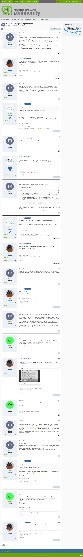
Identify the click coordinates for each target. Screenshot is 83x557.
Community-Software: (41, 555)
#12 (59, 312)
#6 (59, 156)
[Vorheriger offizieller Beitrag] (56, 131)
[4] (21, 198)
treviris (8, 25)
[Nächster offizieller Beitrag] (59, 78)
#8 (59, 218)
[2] (21, 194)
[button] (60, 1)
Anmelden (68, 1)
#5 (59, 136)
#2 (59, 58)
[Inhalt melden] (59, 53)
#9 (59, 243)
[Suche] (80, 1)
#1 (59, 32)
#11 (59, 289)
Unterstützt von (68, 24)
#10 (59, 268)
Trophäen (5, 73)
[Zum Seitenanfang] (81, 555)
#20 (59, 522)
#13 (59, 336)
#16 (59, 420)
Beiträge (5, 46)
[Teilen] (60, 29)
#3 (59, 83)
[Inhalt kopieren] (58, 190)
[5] (21, 201)
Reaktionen (6, 72)
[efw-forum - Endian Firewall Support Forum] (41, 11)
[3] (21, 197)
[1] (21, 192)
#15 (59, 400)
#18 (59, 461)
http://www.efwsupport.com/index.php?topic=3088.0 (30, 427)
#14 (59, 358)
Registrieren (74, 1)
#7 (59, 182)
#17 (59, 440)
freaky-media (21, 125)
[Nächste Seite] (7, 29)
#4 (59, 104)
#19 (59, 492)
